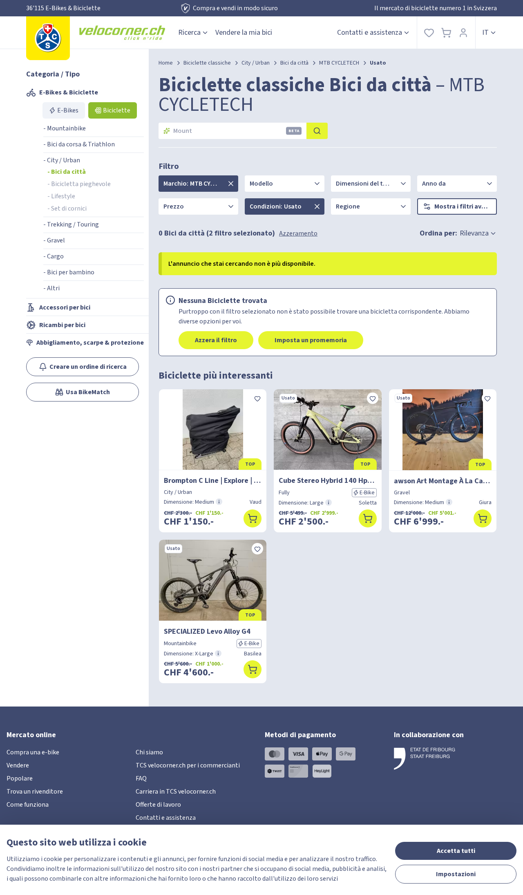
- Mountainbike (64, 128)
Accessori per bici (64, 307)
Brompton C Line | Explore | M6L (213, 481)
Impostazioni (456, 874)
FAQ (141, 778)
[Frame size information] (219, 502)
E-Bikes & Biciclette (68, 92)
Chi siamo (149, 752)
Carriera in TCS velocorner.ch (176, 791)
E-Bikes (67, 110)
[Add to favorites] (257, 398)
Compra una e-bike (33, 752)
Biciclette (116, 110)
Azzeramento (298, 233)
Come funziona (28, 804)
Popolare (20, 778)
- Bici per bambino (68, 272)
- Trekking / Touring (71, 224)
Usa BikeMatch (88, 392)
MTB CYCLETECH (339, 63)
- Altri (51, 288)
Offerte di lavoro (158, 804)
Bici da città (294, 63)
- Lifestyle (61, 196)
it (485, 32)
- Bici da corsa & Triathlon (79, 144)
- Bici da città (66, 171)
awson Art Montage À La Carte (443, 481)
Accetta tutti (456, 850)
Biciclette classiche (207, 63)
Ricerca (189, 32)
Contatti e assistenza (369, 32)
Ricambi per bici (62, 325)
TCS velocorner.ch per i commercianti (188, 765)
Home (166, 63)
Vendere (18, 765)
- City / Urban (61, 160)
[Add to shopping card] (253, 518)
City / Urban (255, 63)
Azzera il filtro (216, 340)
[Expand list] (231, 183)
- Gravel (54, 240)
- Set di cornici (67, 208)
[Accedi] (463, 32)
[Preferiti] (429, 32)
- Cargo (53, 256)
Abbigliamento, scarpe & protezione (90, 342)
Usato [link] (378, 63)
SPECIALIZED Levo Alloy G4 (207, 631)
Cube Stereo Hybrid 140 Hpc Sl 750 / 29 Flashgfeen (327, 481)
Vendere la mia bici (243, 32)
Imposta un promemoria (311, 340)
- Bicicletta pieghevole (79, 183)
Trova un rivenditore (35, 791)
